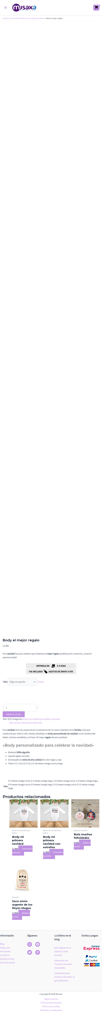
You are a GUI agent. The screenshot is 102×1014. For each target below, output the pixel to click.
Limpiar (40, 681)
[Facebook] (37, 944)
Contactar (4, 955)
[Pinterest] (37, 952)
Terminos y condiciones (51, 1010)
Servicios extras (7, 962)
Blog (2, 943)
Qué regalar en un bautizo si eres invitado (62, 951)
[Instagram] (29, 944)
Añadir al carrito (13, 714)
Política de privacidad (51, 1002)
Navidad (56, 719)
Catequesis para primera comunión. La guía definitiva (64, 977)
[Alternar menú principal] (5, 7)
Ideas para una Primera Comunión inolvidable (63, 964)
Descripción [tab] (15, 722)
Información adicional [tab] (31, 722)
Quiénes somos (7, 958)
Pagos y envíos (51, 999)
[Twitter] (29, 952)
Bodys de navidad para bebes (32, 18)
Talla (5, 681)
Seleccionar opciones (22, 850)
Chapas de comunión (11, 18)
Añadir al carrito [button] (82, 844)
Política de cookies (51, 1006)
